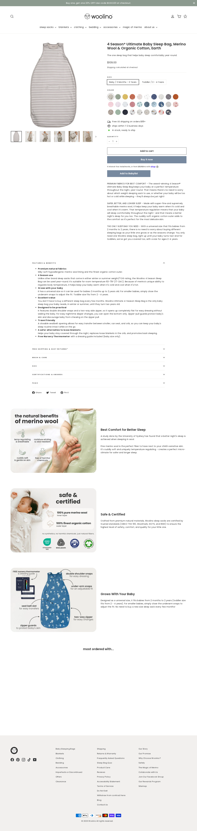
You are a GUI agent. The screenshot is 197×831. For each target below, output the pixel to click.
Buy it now (147, 159)
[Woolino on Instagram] (23, 759)
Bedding (60, 762)
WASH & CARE (39, 357)
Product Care (103, 767)
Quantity (112, 136)
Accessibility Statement (108, 781)
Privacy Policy (103, 776)
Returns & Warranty (106, 753)
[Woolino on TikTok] (29, 759)
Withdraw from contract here (111, 795)
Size (109, 77)
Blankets (60, 753)
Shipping (111, 67)
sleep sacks (47, 27)
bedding (94, 27)
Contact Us (102, 804)
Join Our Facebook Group (151, 776)
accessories (110, 27)
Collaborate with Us (148, 772)
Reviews (101, 772)
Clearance (61, 781)
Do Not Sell (102, 790)
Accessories (62, 767)
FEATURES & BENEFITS (44, 263)
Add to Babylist (129, 173)
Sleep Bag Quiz (104, 762)
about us (149, 27)
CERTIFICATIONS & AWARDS (47, 374)
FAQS (35, 383)
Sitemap (143, 786)
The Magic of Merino (148, 767)
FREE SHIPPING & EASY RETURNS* (50, 349)
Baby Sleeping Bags (65, 748)
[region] (98, 3)
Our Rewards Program (150, 781)
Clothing (60, 758)
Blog (99, 800)
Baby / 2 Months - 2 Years (123, 82)
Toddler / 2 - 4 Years (153, 82)
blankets (64, 27)
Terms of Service (105, 786)
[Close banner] (194, 3)
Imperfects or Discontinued (69, 772)
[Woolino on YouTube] (34, 759)
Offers (59, 776)
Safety (142, 762)
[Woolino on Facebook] (12, 759)
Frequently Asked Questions (110, 758)
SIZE (34, 366)
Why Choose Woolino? (150, 758)
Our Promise (145, 753)
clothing (79, 27)
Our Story (143, 748)
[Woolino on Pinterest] (18, 759)
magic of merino (132, 27)
